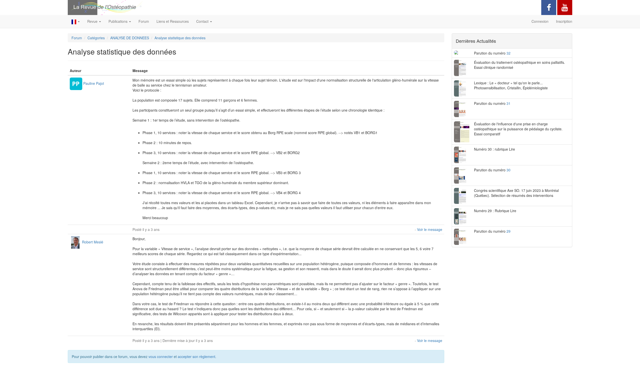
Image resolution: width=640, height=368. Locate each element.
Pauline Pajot (93, 83)
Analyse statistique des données (180, 37)
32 (508, 53)
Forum (143, 21)
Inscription (564, 21)
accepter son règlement (196, 356)
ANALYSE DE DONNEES (129, 37)
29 (508, 231)
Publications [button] (118, 21)
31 (508, 103)
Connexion (540, 21)
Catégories (96, 37)
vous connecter (160, 356)
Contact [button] (203, 21)
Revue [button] (92, 21)
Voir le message (429, 229)
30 (508, 169)
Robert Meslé (92, 241)
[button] (76, 21)
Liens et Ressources (172, 21)
